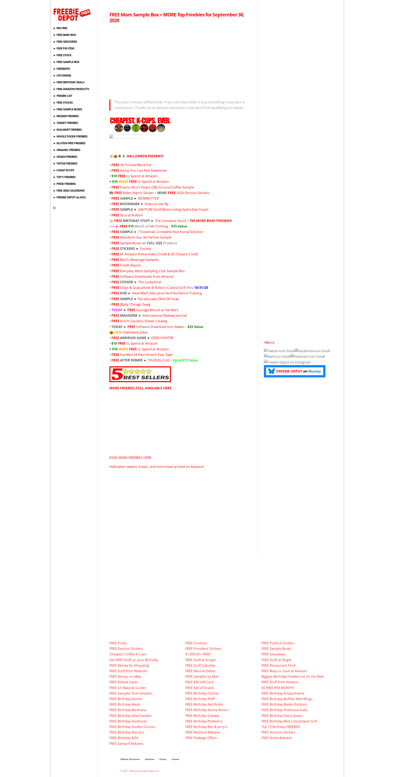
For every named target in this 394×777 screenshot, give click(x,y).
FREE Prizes (118, 643)
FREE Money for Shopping (129, 665)
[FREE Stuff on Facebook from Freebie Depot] (312, 351)
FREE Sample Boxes (276, 648)
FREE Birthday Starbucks (128, 721)
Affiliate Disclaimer (130, 759)
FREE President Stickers (203, 648)
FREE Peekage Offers (201, 738)
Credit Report (130, 265)
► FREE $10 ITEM (63, 48)
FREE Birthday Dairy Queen (282, 715)
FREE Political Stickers (278, 643)
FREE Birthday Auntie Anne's (207, 710)
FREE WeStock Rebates (202, 732)
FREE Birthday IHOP (200, 699)
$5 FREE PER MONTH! (277, 688)
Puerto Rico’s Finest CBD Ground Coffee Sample (157, 187)
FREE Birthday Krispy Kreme (282, 693)
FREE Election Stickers (126, 648)
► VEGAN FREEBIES (65, 157)
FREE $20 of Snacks (199, 688)
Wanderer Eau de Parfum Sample (146, 237)
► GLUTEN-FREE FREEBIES (69, 143)
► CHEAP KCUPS (63, 170)
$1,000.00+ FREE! (198, 654)
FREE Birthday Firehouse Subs (284, 710)
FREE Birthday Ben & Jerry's (206, 726)
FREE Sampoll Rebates (126, 743)
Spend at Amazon (144, 176)
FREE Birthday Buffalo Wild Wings (287, 699)
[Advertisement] (180, 60)
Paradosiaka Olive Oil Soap (158, 299)
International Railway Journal (164, 315)
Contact (175, 759)
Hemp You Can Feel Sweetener (143, 170)
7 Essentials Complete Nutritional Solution (170, 232)
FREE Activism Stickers (278, 732)
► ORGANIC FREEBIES (66, 150)
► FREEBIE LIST (62, 96)
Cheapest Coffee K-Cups (128, 654)
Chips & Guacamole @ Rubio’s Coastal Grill (153, 287)
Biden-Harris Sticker (138, 193)
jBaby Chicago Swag (135, 304)
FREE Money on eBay (125, 676)
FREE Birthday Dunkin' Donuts (132, 726)
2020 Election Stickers (193, 193)
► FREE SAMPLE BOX (66, 62)
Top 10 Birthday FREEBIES (280, 726)
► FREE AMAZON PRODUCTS (71, 89)
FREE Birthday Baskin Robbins (284, 704)
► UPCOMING (62, 75)
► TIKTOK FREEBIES (65, 163)
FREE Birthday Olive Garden (130, 715)
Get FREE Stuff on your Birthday (133, 660)
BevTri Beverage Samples (139, 259)
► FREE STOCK (62, 55)
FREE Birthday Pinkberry (203, 721)
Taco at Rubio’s (131, 215)
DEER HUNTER (162, 338)
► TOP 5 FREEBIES (64, 177)
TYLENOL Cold (158, 360)
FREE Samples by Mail (201, 676)
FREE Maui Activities (200, 671)
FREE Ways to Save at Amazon (284, 671)
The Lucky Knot (149, 282)
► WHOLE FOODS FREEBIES (70, 136)
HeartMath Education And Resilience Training (167, 293)
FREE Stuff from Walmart (128, 671)
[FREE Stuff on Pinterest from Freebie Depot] (308, 356)
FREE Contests (196, 643)
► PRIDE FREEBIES (64, 184)
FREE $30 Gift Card (199, 682)
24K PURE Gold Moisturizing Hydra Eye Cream (173, 209)
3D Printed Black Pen (136, 165)
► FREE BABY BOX (64, 35)
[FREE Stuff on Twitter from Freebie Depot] (279, 351)
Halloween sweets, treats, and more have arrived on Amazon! (156, 466)
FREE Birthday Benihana (127, 710)
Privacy (162, 759)
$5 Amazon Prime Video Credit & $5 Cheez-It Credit (159, 254)
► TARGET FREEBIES (65, 123)
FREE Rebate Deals (123, 682)
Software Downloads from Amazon (147, 276)
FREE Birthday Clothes (202, 693)
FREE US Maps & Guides (127, 688)
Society (145, 248)
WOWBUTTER (148, 198)
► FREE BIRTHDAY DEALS (68, 82)
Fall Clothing (158, 226)
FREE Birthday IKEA (123, 738)
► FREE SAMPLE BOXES (67, 109)
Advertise (149, 759)
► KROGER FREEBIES (66, 116)
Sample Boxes (131, 243)
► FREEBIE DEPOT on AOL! (69, 197)
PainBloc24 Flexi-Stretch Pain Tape (146, 354)
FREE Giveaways (273, 654)
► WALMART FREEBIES (67, 129)
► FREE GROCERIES (65, 41)
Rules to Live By (156, 204)
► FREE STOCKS (63, 102)
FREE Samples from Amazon (130, 693)
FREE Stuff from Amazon (280, 682)
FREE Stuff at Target (276, 660)
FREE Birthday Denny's (126, 732)
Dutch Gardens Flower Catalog (143, 321)
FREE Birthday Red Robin (204, 704)
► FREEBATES (61, 69)
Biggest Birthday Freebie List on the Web (292, 676)
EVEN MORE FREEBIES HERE (130, 457)
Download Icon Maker (167, 327)
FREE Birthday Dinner (125, 699)
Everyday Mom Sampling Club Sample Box (152, 271)
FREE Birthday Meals (125, 704)
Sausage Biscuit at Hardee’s (157, 310)
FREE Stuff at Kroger (200, 660)
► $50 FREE (60, 28)
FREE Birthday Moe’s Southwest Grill (289, 721)
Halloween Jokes (135, 332)
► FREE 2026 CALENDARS (69, 190)
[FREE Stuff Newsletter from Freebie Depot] (277, 356)
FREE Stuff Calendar (200, 665)
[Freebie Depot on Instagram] (287, 362)
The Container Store (170, 220)
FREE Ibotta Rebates (276, 738)
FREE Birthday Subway (202, 715)
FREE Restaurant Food (278, 665)
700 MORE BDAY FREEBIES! (211, 220)
